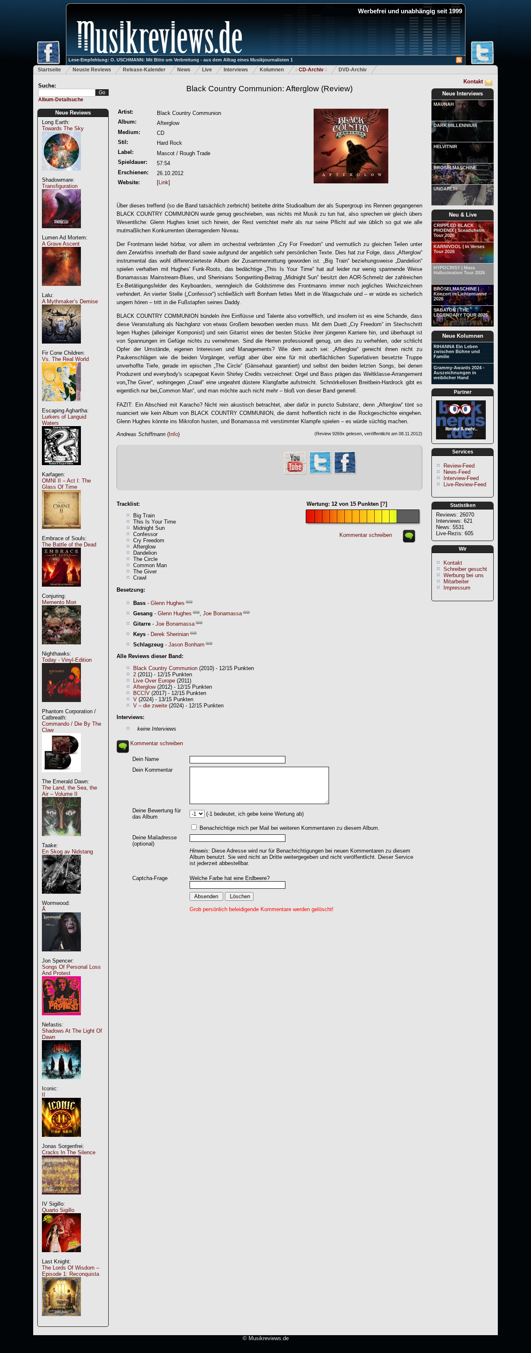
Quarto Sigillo (58, 1210)
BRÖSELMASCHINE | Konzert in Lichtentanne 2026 (460, 293)
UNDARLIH (446, 188)
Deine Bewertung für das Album (156, 813)
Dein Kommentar (152, 770)
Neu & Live (463, 215)
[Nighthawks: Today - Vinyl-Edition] (61, 706)
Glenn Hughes (168, 603)
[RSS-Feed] (459, 61)
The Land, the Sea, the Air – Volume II (69, 791)
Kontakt (473, 81)
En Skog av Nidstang (67, 851)
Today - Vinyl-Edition (67, 660)
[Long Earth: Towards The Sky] (61, 175)
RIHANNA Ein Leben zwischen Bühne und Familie (457, 351)
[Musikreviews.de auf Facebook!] (345, 473)
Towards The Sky (63, 128)
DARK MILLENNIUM (455, 125)
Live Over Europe (154, 681)
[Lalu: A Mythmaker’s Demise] (61, 348)
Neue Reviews (73, 113)
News (183, 70)
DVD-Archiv (353, 70)
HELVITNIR (445, 146)
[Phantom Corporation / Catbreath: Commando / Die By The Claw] (61, 776)
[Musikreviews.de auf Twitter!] (320, 473)
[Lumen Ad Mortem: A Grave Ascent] (61, 290)
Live (207, 70)
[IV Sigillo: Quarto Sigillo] (61, 1256)
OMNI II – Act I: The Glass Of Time (66, 484)
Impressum (456, 588)
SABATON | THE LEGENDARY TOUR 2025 (461, 312)
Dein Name (145, 759)
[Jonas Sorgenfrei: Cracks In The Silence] (61, 1199)
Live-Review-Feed (464, 484)
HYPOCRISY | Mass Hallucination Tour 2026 (459, 270)
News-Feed (456, 472)
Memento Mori (59, 602)
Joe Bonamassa (222, 613)
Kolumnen (272, 70)
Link (163, 182)
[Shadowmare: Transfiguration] (61, 232)
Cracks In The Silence (68, 1152)
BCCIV (141, 693)
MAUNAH (444, 104)
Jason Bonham (186, 644)
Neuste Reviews (92, 70)
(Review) (269, 88)
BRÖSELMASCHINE (455, 167)
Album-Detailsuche (60, 99)
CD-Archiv (311, 70)
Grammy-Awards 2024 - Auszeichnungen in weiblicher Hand (459, 372)
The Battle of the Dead (69, 544)
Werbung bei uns (463, 575)
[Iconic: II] (61, 1141)
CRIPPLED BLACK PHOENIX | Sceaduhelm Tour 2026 (459, 230)
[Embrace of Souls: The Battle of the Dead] (61, 591)
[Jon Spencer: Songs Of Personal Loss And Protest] (61, 1020)
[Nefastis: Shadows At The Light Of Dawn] (61, 1083)
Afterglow (144, 687)
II (43, 1095)
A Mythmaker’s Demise (70, 301)
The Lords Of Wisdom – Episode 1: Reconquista (70, 1271)
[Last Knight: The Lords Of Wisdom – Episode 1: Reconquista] (61, 1320)
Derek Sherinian (170, 634)
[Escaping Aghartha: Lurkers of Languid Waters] (61, 469)
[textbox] (66, 93)
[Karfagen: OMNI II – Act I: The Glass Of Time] (61, 533)
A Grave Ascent (61, 244)
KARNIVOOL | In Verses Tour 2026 (459, 249)
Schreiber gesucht (465, 569)
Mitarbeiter (456, 581)
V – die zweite (150, 705)
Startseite (49, 70)
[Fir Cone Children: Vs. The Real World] (61, 405)
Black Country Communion (165, 668)
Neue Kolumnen (462, 336)
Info (173, 434)
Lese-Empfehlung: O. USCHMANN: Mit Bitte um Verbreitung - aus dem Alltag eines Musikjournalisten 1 (180, 59)
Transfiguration (60, 186)
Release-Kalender (144, 70)
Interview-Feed (461, 478)
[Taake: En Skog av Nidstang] (61, 898)
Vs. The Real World (65, 359)
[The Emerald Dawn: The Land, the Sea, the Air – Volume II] (61, 840)
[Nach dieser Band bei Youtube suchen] (295, 474)
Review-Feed (459, 466)
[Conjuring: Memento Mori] (61, 649)
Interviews (236, 70)
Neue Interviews (462, 93)
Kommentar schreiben (365, 535)
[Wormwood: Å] (61, 956)
